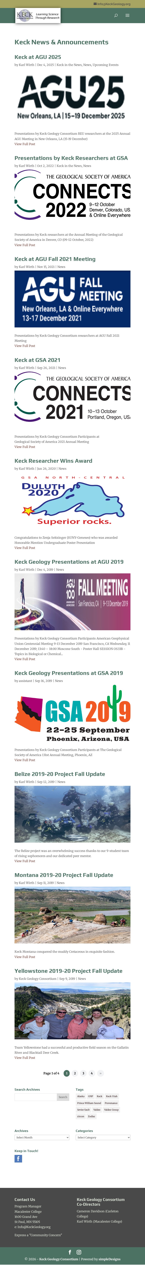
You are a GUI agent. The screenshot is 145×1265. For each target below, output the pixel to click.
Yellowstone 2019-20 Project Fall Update (69, 971)
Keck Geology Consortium (37, 979)
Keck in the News (69, 65)
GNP (90, 1096)
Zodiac (91, 1116)
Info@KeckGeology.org (34, 1227)
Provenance (111, 1103)
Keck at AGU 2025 (38, 57)
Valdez (96, 1109)
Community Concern (46, 1235)
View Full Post (25, 144)
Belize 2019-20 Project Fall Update (60, 774)
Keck (99, 1096)
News (87, 65)
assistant (25, 681)
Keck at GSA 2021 (38, 360)
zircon (80, 1116)
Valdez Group (111, 1109)
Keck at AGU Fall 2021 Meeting (55, 259)
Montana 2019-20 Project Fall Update (64, 875)
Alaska (80, 1096)
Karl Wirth (26, 65)
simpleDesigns (109, 1259)
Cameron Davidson (91, 1211)
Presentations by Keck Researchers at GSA (71, 158)
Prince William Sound (89, 1103)
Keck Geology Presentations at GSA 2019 (69, 673)
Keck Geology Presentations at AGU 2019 (69, 561)
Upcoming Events (106, 65)
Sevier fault (83, 1109)
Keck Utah (111, 1096)
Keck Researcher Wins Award (53, 460)
